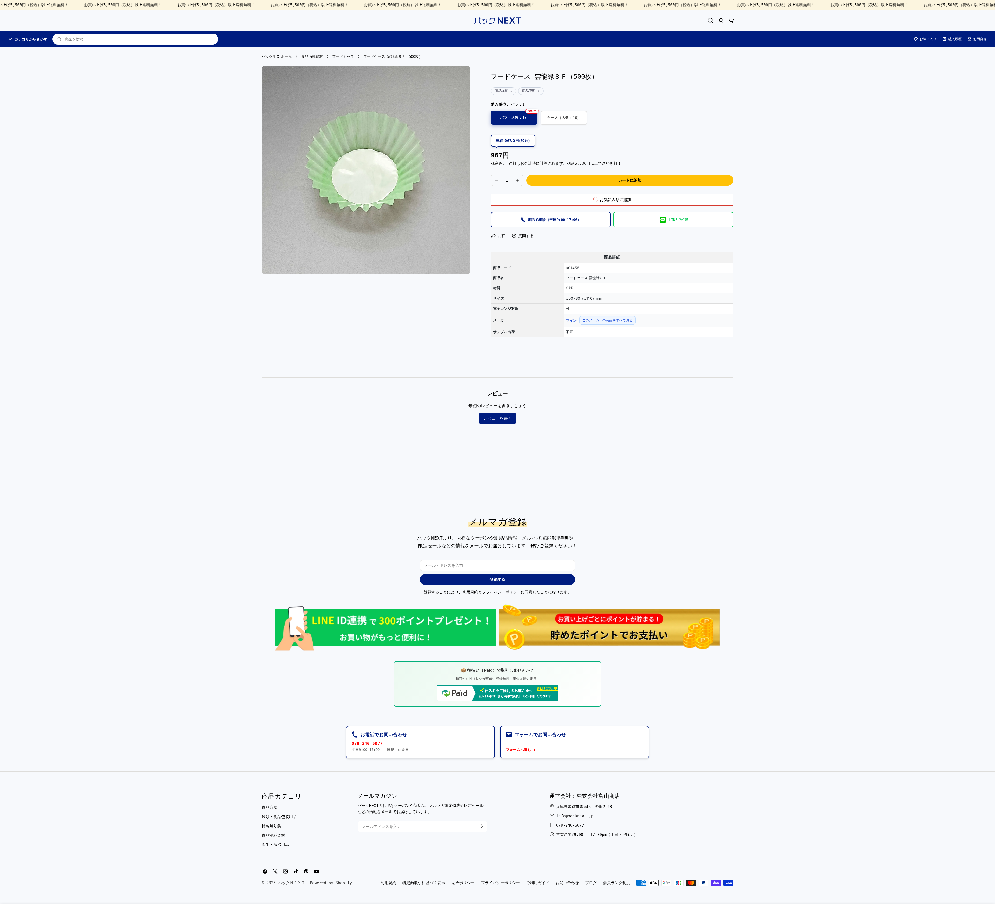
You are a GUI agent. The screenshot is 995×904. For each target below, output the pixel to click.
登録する (497, 579)
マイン (571, 320)
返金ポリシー (463, 882)
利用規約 (470, 592)
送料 (512, 163)
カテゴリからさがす (31, 39)
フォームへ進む (518, 750)
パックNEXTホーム (277, 56)
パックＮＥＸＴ (291, 882)
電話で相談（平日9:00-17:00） (554, 220)
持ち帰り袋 (271, 825)
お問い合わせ (567, 882)
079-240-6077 (367, 743)
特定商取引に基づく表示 (423, 882)
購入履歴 (955, 39)
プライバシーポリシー (501, 592)
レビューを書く (497, 418)
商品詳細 (501, 91)
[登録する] (482, 826)
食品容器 (269, 807)
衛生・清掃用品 (275, 844)
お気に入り (928, 39)
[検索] (710, 20)
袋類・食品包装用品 (279, 816)
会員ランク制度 (616, 882)
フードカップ (343, 56)
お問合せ (980, 39)
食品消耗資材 (312, 56)
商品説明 (529, 91)
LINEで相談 (678, 220)
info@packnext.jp (574, 815)
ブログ (591, 882)
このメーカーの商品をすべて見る (607, 320)
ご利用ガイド (537, 882)
